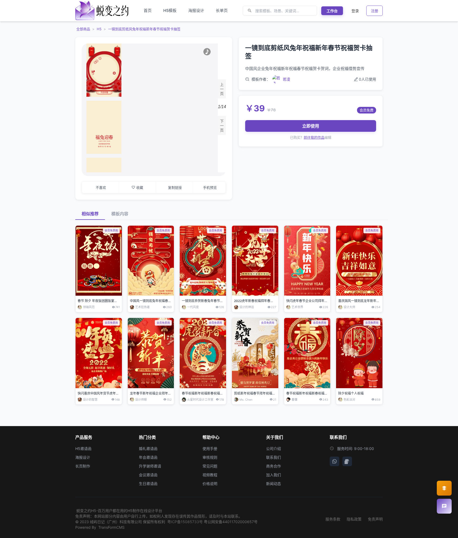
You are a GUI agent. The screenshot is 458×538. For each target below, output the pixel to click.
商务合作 (273, 466)
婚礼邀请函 (148, 448)
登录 (355, 10)
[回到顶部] (444, 529)
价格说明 (209, 483)
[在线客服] (444, 506)
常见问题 (209, 466)
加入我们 (273, 475)
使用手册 (209, 448)
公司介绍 (273, 448)
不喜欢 (101, 187)
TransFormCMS (111, 527)
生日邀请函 (148, 483)
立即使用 (310, 126)
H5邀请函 (83, 448)
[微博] (347, 461)
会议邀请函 (148, 475)
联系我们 (273, 457)
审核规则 (209, 457)
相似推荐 (90, 213)
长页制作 (82, 466)
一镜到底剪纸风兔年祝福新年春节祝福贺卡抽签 (144, 29)
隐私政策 (354, 519)
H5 (99, 29)
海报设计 (82, 457)
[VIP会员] (444, 488)
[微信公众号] (334, 461)
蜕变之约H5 (86, 510)
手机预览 (210, 187)
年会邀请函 (148, 457)
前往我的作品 (314, 137)
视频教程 (209, 475)
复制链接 (175, 187)
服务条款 (332, 519)
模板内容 (119, 213)
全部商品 (83, 29)
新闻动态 (273, 483)
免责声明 (375, 519)
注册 (374, 10)
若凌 (286, 79)
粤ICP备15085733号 (185, 521)
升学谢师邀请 (150, 466)
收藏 (139, 187)
